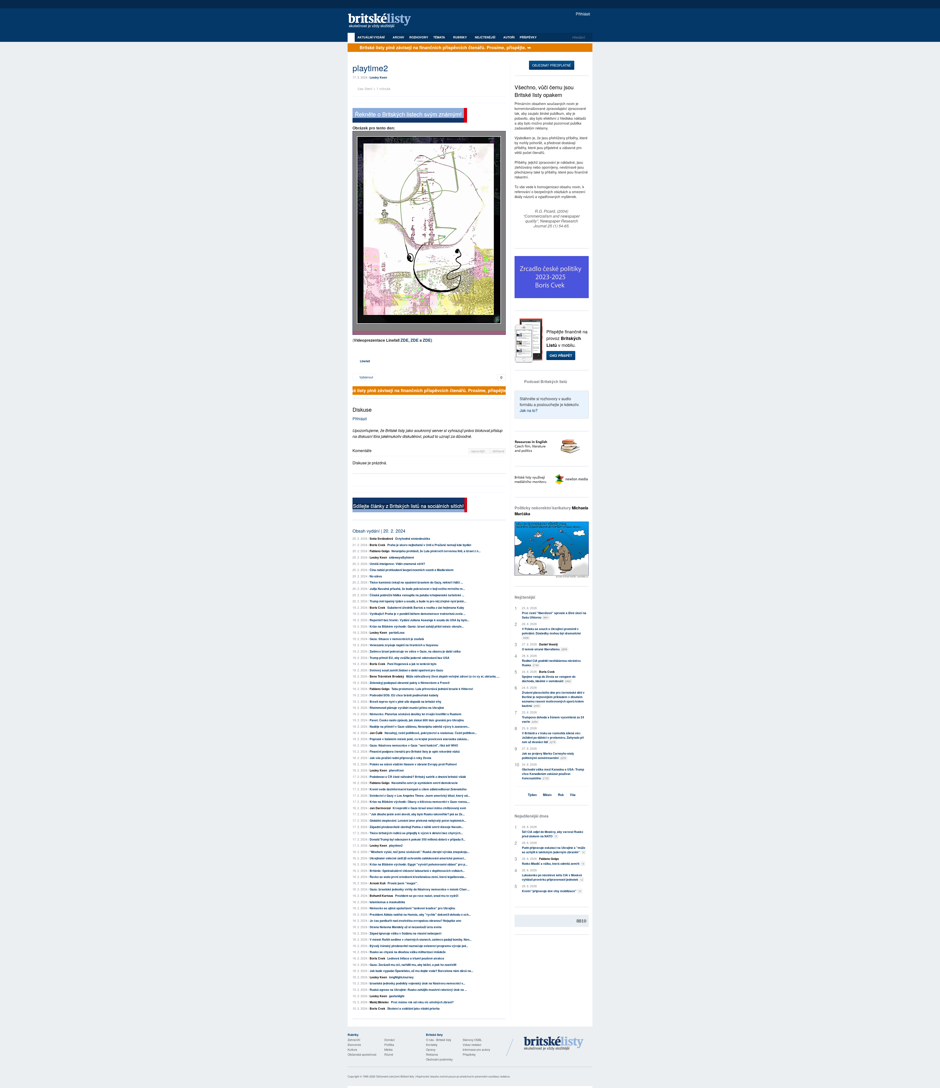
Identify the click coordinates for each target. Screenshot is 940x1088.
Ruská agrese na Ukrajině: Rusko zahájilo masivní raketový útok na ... (418, 989)
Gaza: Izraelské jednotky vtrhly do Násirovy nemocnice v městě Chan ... (420, 889)
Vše (573, 794)
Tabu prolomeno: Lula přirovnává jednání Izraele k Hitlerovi (432, 689)
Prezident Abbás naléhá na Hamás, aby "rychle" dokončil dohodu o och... (420, 914)
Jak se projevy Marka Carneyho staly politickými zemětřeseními (548, 755)
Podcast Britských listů (545, 381)
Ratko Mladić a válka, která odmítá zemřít (553, 863)
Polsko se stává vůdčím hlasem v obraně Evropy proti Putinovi (413, 764)
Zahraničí (354, 1040)
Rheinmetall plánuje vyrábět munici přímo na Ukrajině (407, 707)
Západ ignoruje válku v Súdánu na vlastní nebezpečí (405, 933)
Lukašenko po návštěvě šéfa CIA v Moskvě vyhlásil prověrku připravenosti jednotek (552, 877)
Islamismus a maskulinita (387, 902)
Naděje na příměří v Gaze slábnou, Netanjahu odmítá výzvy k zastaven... (420, 726)
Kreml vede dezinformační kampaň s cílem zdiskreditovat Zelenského (418, 789)
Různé (388, 1054)
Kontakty (431, 1044)
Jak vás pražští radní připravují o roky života (400, 758)
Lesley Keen (378, 77)
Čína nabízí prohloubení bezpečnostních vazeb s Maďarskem (412, 570)
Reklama (432, 1054)
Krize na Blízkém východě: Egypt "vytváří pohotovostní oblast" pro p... (418, 864)
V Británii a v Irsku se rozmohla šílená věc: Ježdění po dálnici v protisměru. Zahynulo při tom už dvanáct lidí (553, 737)
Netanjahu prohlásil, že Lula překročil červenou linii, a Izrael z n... (436, 551)
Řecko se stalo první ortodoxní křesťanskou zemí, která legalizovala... (418, 877)
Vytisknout (366, 377)
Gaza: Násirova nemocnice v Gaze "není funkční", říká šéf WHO (414, 745)
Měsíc (547, 794)
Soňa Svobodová (381, 538)
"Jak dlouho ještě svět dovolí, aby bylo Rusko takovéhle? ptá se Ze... (417, 814)
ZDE (404, 340)
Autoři (509, 37)
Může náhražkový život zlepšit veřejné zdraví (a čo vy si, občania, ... (452, 676)
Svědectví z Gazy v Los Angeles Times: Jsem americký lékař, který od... (420, 795)
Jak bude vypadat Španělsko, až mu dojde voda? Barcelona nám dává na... (421, 971)
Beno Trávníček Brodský (387, 676)
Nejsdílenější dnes (532, 816)
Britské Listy (554, 1043)
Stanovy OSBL (472, 1040)
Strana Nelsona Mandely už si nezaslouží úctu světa (406, 927)
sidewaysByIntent (401, 557)
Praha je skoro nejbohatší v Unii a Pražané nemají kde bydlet (429, 545)
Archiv (398, 37)
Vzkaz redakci (472, 1044)
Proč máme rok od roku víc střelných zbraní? (422, 1002)
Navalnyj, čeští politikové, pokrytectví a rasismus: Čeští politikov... (431, 733)
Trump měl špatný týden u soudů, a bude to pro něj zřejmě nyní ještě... (418, 601)
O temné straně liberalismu (544, 649)
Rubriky (460, 37)
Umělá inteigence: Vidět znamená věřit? (397, 564)
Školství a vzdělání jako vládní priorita (413, 1008)
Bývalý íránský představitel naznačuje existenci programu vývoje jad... (419, 946)
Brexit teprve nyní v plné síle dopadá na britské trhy (405, 701)
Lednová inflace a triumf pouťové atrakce (415, 958)
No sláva (376, 576)
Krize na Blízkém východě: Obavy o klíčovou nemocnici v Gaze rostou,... (420, 801)
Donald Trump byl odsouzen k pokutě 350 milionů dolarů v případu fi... (417, 839)
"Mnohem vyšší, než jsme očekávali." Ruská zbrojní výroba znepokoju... (419, 852)
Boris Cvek (377, 545)
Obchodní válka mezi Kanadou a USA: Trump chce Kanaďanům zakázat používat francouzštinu (553, 773)
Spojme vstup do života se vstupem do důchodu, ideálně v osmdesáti (549, 678)
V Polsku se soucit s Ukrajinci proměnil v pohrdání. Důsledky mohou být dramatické (551, 633)
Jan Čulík (376, 733)
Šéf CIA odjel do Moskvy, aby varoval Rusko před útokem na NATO (552, 834)
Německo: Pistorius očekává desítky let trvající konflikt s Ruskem (415, 714)
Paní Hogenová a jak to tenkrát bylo (411, 664)
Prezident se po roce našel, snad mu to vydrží (426, 895)
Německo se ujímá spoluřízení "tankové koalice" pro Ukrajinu (412, 908)
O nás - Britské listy (438, 1040)
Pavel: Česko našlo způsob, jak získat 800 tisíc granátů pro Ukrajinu (417, 720)
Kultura (352, 1049)
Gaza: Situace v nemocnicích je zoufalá (397, 639)
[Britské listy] (409, 116)
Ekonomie (354, 1044)
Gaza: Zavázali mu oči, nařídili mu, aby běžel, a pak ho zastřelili (413, 964)
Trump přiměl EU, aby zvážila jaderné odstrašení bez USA (409, 657)
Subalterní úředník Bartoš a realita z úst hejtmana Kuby (425, 607)
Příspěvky (528, 37)
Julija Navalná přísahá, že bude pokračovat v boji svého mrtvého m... (417, 588)
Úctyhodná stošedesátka (412, 538)
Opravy (430, 1049)
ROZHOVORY (418, 37)
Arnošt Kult (378, 883)
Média (388, 1049)
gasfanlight (396, 996)
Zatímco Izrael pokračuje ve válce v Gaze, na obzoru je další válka (415, 651)
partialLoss (397, 632)
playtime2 (396, 845)
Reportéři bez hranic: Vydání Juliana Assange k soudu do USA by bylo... (419, 620)
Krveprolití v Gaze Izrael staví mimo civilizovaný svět (429, 808)
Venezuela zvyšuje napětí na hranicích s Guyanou (404, 645)
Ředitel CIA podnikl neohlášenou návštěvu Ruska (551, 662)
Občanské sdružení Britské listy (395, 1076)
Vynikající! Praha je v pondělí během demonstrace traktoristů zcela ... (418, 613)
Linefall (365, 361)
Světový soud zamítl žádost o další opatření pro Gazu (406, 670)
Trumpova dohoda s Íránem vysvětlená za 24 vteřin (553, 719)
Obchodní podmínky (439, 1059)
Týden (532, 794)
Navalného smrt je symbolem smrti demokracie (424, 783)
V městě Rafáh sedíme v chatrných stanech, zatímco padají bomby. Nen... (420, 939)
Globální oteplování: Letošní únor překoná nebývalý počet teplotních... (418, 820)
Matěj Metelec (379, 1002)
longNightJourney (401, 977)
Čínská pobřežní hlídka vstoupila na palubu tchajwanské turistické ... (417, 595)
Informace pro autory (476, 1049)
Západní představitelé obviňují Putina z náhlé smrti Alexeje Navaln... (416, 827)
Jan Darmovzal (380, 808)
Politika (389, 1044)
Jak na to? (529, 410)
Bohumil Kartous (381, 895)
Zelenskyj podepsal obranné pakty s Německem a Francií (409, 682)
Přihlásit (582, 14)
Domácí (389, 1040)
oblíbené (498, 451)
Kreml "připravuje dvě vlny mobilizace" (551, 891)
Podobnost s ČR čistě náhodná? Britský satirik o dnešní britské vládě (418, 776)
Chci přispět (561, 355)
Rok (561, 794)
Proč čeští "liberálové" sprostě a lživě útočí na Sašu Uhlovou (554, 615)
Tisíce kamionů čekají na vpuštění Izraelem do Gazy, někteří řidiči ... (416, 582)
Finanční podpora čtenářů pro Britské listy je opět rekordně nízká (415, 751)
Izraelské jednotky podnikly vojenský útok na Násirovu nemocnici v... (417, 983)
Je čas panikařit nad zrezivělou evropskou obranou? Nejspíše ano (415, 920)
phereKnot (396, 770)
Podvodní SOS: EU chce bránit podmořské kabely (404, 695)
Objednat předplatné (551, 65)
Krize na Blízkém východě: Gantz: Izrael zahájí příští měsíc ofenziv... (417, 626)
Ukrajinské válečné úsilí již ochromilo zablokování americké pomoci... (418, 858)
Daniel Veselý (548, 644)
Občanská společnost (362, 1054)
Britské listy (382, 21)
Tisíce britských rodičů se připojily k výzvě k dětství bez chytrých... (416, 833)
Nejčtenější (525, 597)
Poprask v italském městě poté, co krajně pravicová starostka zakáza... (419, 739)
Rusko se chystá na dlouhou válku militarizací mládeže (408, 952)
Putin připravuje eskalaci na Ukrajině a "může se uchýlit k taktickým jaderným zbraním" (553, 849)
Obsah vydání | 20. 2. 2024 (378, 530)
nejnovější (478, 451)
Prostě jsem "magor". (403, 883)
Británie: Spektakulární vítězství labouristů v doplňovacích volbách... (417, 870)
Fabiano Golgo (379, 551)
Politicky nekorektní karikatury (551, 510)
